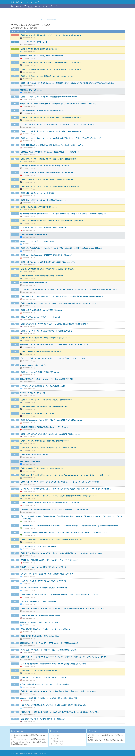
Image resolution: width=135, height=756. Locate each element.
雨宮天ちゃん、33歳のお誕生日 (30, 461)
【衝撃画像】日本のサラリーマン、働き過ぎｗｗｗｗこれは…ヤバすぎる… (45, 166)
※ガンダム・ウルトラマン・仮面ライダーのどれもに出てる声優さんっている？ (46, 574)
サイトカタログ (56, 738)
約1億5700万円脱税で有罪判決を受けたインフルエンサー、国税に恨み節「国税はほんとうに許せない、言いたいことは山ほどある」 (64, 214)
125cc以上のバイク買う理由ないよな (32, 393)
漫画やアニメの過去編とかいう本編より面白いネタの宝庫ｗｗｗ (41, 56)
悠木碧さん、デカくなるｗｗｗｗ (31, 90)
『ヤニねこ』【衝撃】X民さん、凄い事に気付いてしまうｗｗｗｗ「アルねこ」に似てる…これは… (53, 358)
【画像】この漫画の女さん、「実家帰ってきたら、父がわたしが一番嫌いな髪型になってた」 (51, 539)
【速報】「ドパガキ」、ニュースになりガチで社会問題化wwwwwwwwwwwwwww (48, 97)
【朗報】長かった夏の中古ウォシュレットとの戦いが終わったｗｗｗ (43, 200)
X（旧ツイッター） (96, 735)
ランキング (28, 2)
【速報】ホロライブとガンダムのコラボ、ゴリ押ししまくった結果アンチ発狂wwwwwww (50, 434)
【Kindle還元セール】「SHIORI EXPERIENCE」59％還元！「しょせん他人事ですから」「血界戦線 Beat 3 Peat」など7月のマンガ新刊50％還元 (69, 526)
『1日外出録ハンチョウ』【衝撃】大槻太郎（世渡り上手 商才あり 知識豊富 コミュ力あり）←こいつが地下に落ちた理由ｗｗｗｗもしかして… (69, 289)
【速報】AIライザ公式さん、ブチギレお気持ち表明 (37, 193)
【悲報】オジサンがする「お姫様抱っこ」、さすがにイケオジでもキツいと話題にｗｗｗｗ (50, 69)
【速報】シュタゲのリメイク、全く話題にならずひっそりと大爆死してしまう (46, 331)
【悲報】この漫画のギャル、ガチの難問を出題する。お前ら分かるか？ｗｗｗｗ (47, 76)
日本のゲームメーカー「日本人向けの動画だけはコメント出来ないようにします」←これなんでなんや (54, 344)
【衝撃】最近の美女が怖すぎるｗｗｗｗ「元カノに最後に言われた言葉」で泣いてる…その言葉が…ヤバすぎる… (58, 691)
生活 (50, 6)
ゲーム (45, 6)
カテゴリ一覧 (55, 735)
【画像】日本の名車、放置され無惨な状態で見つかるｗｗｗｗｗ (41, 276)
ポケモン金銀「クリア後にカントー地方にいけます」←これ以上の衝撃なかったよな (48, 650)
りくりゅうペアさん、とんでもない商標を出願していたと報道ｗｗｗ (43, 227)
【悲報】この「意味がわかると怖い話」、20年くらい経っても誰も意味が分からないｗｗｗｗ (51, 220)
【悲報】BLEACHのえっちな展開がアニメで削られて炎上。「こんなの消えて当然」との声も (51, 145)
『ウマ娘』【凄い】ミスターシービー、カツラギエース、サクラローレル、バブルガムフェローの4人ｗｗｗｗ (57, 124)
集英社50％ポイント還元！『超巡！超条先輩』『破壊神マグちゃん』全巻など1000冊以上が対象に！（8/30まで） (58, 104)
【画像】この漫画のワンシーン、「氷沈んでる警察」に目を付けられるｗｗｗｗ (47, 179)
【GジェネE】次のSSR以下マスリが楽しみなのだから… (39, 601)
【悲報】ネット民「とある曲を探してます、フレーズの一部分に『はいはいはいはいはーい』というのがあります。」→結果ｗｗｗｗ (64, 475)
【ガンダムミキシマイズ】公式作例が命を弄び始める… (38, 546)
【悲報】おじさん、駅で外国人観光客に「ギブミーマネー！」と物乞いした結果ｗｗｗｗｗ (50, 35)
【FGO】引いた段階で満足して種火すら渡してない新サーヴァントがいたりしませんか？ (50, 560)
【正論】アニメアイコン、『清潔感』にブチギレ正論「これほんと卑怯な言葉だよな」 (49, 159)
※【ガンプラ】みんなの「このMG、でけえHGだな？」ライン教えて (43, 581)
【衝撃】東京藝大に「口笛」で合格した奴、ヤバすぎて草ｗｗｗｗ (42, 468)
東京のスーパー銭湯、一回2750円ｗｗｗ (34, 282)
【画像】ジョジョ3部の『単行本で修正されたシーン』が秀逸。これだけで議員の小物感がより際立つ (54, 324)
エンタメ (37, 6)
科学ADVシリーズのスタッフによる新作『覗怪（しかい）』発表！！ (43, 567)
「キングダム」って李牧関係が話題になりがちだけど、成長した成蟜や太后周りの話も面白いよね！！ (54, 705)
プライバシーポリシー (58, 744)
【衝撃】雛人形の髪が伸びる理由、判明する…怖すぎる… (39, 636)
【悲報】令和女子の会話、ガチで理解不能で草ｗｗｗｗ (38, 207)
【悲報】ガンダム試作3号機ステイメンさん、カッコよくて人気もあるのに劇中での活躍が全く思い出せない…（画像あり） (61, 248)
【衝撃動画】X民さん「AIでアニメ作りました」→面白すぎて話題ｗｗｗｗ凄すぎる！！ (49, 152)
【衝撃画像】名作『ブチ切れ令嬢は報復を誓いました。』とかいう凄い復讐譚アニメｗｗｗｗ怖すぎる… (55, 509)
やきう (56, 6)
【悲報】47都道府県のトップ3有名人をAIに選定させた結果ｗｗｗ (42, 110)
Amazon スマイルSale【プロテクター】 (34, 42)
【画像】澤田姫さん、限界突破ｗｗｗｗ (33, 234)
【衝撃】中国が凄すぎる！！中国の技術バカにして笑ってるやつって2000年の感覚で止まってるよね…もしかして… (59, 303)
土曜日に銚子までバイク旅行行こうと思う (34, 454)
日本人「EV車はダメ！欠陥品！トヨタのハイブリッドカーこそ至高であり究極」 (47, 379)
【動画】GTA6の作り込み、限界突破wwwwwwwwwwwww (40, 615)
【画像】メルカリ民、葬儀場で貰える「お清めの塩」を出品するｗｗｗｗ (44, 441)
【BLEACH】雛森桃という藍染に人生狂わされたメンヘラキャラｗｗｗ (44, 427)
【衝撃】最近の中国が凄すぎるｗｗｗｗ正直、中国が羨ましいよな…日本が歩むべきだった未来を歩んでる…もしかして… (61, 553)
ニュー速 (18, 6)
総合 (12, 6)
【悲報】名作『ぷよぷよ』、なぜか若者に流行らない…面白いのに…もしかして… (47, 262)
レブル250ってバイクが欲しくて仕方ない (34, 365)
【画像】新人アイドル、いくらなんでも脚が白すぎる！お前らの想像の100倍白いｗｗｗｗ (50, 186)
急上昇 (37, 2)
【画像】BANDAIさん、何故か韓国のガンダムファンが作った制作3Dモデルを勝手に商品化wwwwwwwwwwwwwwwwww (61, 296)
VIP (25, 6)
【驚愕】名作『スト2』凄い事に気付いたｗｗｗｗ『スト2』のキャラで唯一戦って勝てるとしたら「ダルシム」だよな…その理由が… (65, 657)
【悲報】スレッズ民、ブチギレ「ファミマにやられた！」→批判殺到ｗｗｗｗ (46, 400)
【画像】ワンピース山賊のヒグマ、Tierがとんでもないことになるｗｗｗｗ (45, 338)
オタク (30, 6)
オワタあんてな (17, 2)
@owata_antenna (18, 742)
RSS (91, 740)
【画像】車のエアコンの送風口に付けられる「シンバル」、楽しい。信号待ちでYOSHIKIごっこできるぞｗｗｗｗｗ (58, 496)
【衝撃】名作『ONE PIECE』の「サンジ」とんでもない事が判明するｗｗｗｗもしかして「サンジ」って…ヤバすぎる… (60, 482)
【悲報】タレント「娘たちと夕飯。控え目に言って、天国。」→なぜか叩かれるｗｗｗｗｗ (50, 117)
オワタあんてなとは (57, 741)
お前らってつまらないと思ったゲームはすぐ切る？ (37, 241)
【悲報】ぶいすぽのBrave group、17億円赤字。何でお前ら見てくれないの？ (46, 255)
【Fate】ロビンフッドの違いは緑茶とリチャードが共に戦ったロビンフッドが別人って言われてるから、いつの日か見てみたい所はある (65, 489)
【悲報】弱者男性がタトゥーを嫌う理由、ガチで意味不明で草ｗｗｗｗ (44, 406)
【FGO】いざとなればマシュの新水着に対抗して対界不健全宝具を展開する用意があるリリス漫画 (53, 664)
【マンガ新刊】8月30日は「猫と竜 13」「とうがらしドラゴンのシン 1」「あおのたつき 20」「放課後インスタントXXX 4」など (63, 532)
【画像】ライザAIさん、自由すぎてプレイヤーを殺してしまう (41, 317)
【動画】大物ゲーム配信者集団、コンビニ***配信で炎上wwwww (42, 310)
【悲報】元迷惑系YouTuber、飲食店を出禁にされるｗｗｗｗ (40, 351)
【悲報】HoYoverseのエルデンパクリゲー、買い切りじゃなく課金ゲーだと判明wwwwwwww (52, 420)
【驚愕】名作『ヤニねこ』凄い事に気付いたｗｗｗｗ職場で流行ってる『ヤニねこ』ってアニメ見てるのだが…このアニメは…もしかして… (67, 83)
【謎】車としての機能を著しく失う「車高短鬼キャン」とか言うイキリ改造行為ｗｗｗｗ (50, 269)
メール (30, 753)
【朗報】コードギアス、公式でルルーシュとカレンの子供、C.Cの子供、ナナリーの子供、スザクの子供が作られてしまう (60, 138)
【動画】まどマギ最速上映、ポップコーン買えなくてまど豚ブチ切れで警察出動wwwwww (50, 131)
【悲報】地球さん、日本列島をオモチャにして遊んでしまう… (41, 413)
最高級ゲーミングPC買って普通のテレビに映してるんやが (39, 622)
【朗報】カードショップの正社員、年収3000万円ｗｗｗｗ (39, 372)
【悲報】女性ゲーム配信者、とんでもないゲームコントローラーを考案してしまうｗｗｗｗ (50, 62)
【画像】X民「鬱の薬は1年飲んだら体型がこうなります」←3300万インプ (45, 629)
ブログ (35, 753)
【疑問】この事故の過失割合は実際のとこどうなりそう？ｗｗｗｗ (42, 49)
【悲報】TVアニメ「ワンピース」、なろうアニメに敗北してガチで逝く (44, 677)
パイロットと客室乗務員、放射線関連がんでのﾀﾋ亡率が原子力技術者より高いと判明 (48, 698)
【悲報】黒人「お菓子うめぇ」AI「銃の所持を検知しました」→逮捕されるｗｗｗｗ (48, 447)
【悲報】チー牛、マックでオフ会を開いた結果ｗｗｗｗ (38, 670)
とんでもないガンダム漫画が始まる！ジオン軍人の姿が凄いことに (42, 386)
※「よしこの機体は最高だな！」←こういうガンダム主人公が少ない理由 (44, 684)
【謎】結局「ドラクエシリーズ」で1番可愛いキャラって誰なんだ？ (43, 719)
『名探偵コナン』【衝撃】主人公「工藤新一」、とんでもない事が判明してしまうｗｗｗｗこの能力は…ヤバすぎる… (59, 712)
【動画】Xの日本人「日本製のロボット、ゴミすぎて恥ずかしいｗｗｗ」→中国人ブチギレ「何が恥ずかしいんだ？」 (59, 594)
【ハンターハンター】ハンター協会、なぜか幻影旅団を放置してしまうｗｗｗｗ (47, 172)
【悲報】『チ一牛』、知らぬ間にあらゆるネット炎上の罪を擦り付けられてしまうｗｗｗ (50, 502)
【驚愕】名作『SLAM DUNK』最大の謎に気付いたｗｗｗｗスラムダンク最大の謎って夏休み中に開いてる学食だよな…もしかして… (64, 608)
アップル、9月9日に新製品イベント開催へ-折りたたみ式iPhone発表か (44, 588)
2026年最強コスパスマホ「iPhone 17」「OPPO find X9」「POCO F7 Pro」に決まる (49, 643)
